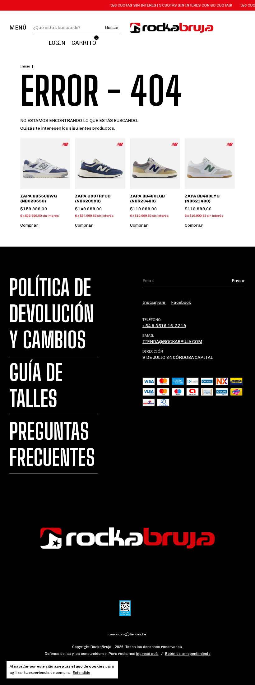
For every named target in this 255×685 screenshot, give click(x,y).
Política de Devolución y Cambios (51, 314)
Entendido (81, 672)
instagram (154, 302)
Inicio (25, 66)
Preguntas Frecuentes (52, 444)
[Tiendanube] (127, 634)
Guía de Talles (36, 385)
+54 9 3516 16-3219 (164, 325)
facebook (181, 302)
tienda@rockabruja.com (172, 341)
